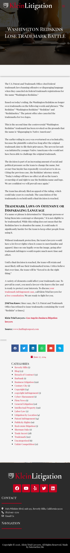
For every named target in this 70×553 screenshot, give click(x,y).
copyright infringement (26, 392)
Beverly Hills (21, 367)
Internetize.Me (36, 546)
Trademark (20, 436)
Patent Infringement (25, 418)
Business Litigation (24, 382)
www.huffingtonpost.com (26, 328)
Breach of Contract (24, 374)
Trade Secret (21, 433)
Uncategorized (22, 440)
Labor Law (20, 411)
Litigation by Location (26, 414)
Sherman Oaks (22, 429)
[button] (15, 348)
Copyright (20, 389)
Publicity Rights (22, 422)
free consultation (15, 295)
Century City (21, 385)
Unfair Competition (24, 444)
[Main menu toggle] (63, 6)
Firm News (20, 400)
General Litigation (24, 403)
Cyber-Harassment (24, 396)
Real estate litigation (25, 425)
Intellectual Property (25, 407)
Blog (17, 370)
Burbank (19, 378)
